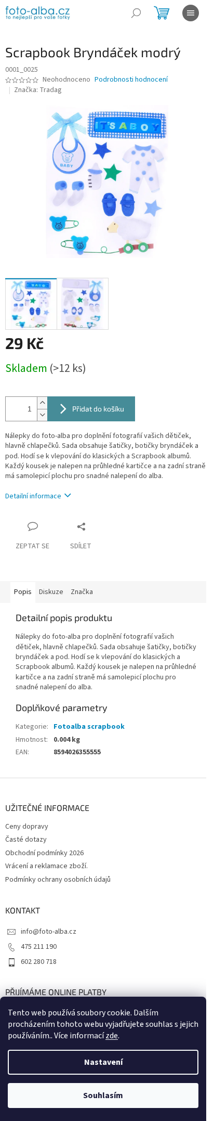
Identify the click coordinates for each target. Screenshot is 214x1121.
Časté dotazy (26, 839)
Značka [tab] (82, 592)
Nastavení (103, 1062)
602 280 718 (39, 962)
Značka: (38, 90)
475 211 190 (39, 947)
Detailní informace (33, 496)
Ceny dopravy (26, 826)
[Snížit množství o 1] (42, 415)
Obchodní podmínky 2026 (44, 853)
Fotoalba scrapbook (89, 726)
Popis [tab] (23, 592)
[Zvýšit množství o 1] (42, 403)
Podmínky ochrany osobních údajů (58, 879)
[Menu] (190, 13)
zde (111, 1035)
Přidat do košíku (98, 408)
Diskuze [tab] (51, 592)
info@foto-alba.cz (48, 931)
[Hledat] (136, 13)
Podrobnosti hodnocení (131, 80)
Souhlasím (103, 1095)
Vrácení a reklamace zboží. (46, 866)
